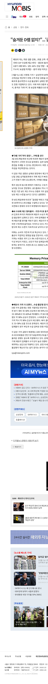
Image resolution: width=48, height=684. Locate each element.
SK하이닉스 (32, 414)
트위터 (19, 50)
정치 (37, 16)
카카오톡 (12, 50)
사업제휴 (28, 656)
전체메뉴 (7, 16)
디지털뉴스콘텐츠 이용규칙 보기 (25, 440)
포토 (31, 16)
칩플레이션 (20, 419)
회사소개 (8, 656)
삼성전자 (19, 414)
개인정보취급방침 (42, 656)
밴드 (23, 50)
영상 (21, 16)
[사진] (25, 562)
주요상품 (18, 656)
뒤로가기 (18, 447)
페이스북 (16, 50)
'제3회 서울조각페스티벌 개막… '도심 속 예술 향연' (28, 623)
